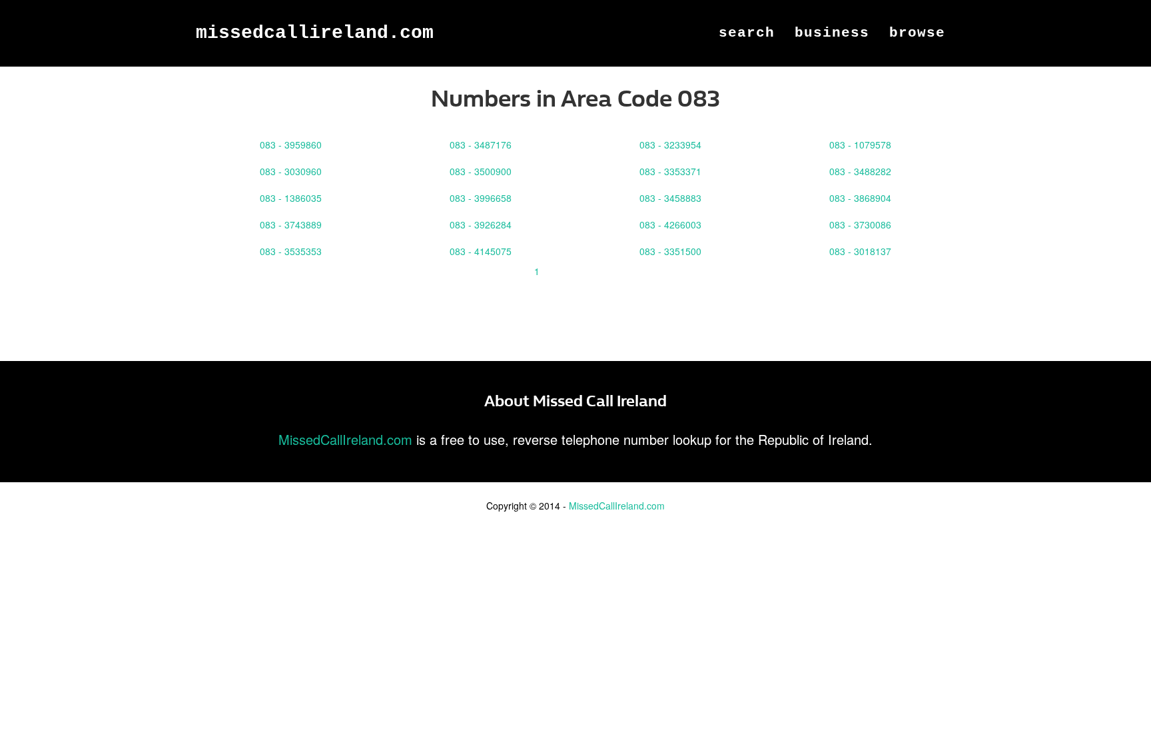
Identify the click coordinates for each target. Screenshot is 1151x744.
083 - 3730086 (860, 224)
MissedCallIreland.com (315, 33)
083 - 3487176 (481, 144)
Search (747, 33)
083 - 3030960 (291, 171)
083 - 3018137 (860, 251)
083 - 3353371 (670, 171)
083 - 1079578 (860, 144)
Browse (917, 33)
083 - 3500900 (481, 171)
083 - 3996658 (481, 197)
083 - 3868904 (860, 197)
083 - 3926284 (481, 224)
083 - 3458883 (670, 197)
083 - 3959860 (291, 144)
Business (832, 33)
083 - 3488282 (860, 171)
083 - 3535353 (291, 251)
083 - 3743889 (291, 224)
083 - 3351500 (670, 251)
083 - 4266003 (670, 224)
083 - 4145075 (481, 251)
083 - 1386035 (291, 197)
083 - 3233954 (670, 144)
